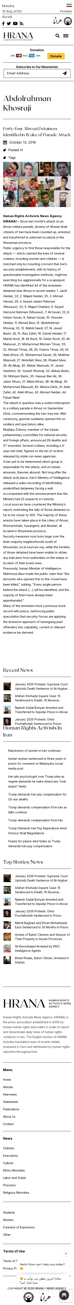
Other (7, 1234)
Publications (11, 1109)
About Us (9, 1116)
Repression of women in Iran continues (34, 750)
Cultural (8, 1163)
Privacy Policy (12, 1268)
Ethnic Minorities (14, 1170)
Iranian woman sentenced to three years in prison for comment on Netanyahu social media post (37, 763)
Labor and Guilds (14, 1178)
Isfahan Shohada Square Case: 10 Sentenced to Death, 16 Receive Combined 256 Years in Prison (37, 698)
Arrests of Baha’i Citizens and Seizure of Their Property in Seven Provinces (42, 937)
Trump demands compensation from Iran (35, 820)
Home (7, 1079)
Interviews (10, 1094)
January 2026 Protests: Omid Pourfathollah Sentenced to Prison (38, 721)
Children (8, 1148)
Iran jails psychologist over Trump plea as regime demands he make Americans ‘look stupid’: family (37, 781)
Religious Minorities (16, 1192)
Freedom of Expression (19, 1227)
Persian (66, 11)
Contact (8, 1124)
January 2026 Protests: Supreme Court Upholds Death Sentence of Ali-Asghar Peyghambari (41, 686)
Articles (8, 1087)
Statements (10, 1102)
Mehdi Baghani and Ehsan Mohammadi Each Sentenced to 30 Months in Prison (41, 925)
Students (9, 1212)
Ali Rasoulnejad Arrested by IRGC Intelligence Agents (37, 948)
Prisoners (9, 1185)
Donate (56, 56)
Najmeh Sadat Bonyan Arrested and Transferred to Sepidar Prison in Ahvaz (41, 710)
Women (8, 1220)
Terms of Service (15, 1261)
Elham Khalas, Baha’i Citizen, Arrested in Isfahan (42, 960)
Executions (10, 1155)
